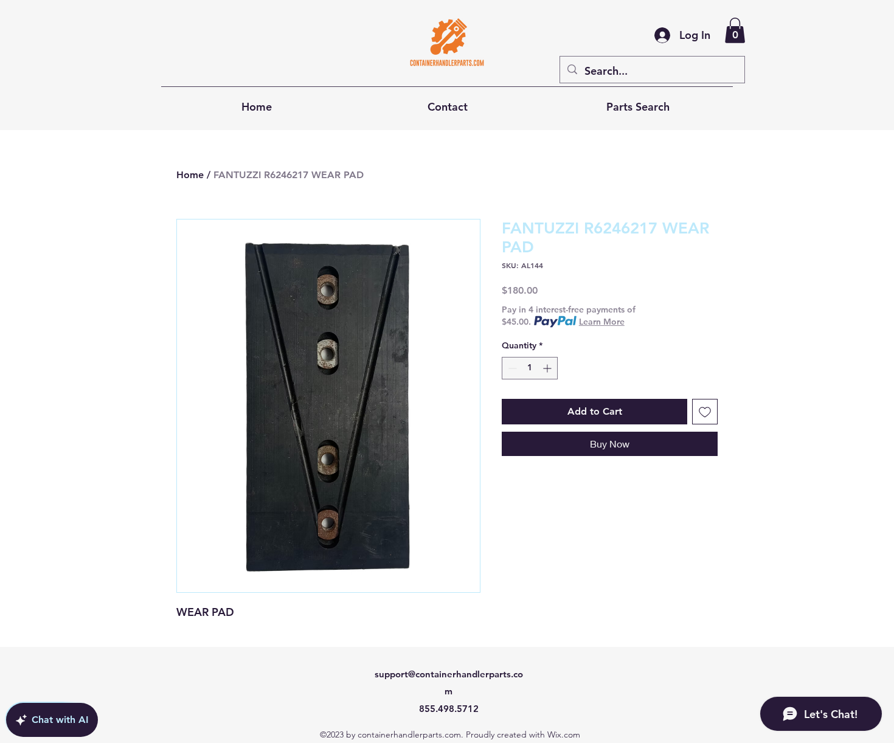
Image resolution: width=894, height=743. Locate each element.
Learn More (602, 321)
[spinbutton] (530, 368)
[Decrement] (511, 368)
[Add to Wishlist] (705, 411)
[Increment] (548, 368)
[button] (735, 30)
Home (190, 175)
